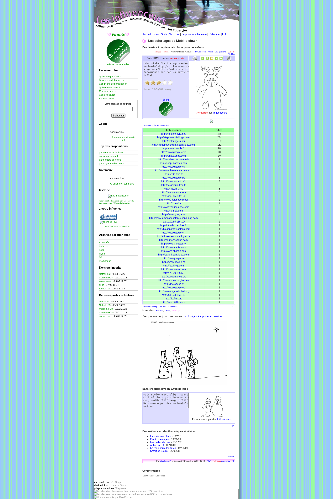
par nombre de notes (110, 160)
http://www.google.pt (173, 261)
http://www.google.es (173, 287)
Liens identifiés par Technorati (156, 125)
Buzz (101, 250)
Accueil (146, 34)
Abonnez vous (106, 98)
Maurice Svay (118, 485)
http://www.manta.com (173, 247)
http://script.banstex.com (174, 163)
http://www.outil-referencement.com (173, 170)
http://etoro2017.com (173, 302)
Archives (103, 246)
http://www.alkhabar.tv (173, 243)
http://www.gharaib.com (174, 251)
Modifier (231, 54)
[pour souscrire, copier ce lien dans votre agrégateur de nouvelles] (108, 222)
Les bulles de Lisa (160, 442)
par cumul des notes (109, 156)
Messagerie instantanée (117, 226)
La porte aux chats (160, 436)
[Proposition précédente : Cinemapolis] (207, 59)
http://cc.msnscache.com (173, 240)
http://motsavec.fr (173, 283)
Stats (164, 34)
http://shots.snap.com (173, 155)
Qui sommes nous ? (109, 87)
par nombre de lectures (111, 152)
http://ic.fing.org (173, 298)
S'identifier (214, 34)
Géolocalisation (107, 95)
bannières (157, 491)
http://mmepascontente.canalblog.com (173, 144)
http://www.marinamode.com (173, 207)
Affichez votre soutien (118, 64)
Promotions (105, 261)
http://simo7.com (173, 210)
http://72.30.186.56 (173, 272)
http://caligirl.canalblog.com (173, 254)
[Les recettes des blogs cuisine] (166, 115)
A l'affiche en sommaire (122, 184)
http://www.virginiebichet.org (173, 291)
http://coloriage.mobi (173, 141)
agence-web (105, 281)
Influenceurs (200, 52)
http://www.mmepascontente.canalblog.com (173, 218)
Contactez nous (107, 91)
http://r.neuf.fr (173, 203)
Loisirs (167, 311)
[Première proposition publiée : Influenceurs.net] (202, 59)
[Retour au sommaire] (211, 59)
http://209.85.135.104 (173, 221)
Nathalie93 (105, 274)
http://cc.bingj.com (173, 265)
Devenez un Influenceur (111, 80)
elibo (101, 285)
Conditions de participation (113, 84)
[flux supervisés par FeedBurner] (113, 497)
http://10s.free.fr (173, 174)
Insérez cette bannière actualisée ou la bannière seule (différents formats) (116, 202)
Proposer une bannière (194, 34)
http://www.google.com (173, 152)
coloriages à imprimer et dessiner (203, 316)
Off (100, 257)
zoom (166, 100)
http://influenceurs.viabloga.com (173, 236)
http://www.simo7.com (173, 269)
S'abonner (172, 307)
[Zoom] (188, 384)
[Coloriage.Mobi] (211, 109)
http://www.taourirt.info (173, 181)
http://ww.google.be (173, 258)
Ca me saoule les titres (163, 448)
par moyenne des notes (111, 163)
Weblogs (176, 311)
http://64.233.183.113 (173, 294)
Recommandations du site (123, 138)
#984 (209, 461)
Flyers (102, 254)
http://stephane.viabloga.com (173, 137)
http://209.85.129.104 (173, 196)
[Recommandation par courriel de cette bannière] (229, 59)
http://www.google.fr (173, 148)
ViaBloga (116, 482)
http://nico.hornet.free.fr (173, 225)
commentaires (164, 494)
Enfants (159, 310)
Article (210, 52)
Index (156, 34)
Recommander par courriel (154, 307)
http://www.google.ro (173, 214)
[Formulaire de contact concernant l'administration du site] (224, 34)
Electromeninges (159, 439)
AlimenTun (104, 288)
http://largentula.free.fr (173, 185)
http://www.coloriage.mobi (173, 199)
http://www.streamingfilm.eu (173, 280)
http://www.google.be (173, 177)
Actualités (225, 461)
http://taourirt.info (173, 188)
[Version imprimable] (194, 59)
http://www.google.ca (173, 166)
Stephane (164, 461)
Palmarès (118, 34)
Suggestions (220, 52)
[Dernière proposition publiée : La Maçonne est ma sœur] (221, 59)
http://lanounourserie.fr (173, 192)
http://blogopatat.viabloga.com (173, 229)
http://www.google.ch (173, 232)
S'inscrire (174, 34)
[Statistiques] (108, 219)
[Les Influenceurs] (118, 196)
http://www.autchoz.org (173, 276)
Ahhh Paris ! (157, 445)
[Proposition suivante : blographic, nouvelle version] (216, 59)
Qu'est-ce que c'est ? (110, 76)
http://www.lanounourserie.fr (173, 159)
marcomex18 (106, 277)
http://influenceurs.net (173, 133)
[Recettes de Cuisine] (118, 62)
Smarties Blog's (159, 450)
